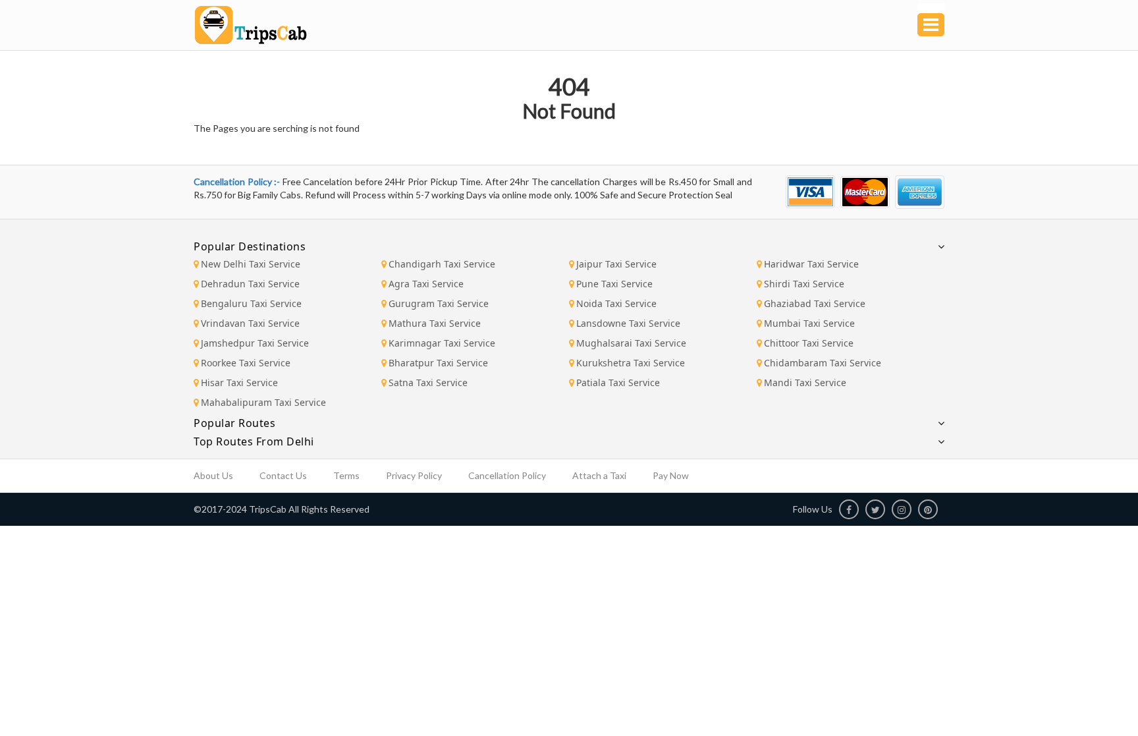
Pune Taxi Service (614, 283)
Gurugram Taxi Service (439, 303)
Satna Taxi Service (428, 382)
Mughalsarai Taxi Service (631, 343)
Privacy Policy (414, 475)
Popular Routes (234, 423)
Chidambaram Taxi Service (822, 362)
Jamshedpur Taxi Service (255, 343)
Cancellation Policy (507, 475)
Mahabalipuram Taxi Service (263, 402)
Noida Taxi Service (616, 303)
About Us (213, 475)
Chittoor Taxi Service (808, 343)
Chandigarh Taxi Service (442, 264)
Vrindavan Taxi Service (250, 323)
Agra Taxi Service (426, 283)
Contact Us (283, 475)
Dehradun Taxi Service (250, 283)
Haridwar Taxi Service (811, 264)
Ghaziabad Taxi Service (814, 303)
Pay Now (671, 475)
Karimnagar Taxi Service (442, 343)
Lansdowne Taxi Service (628, 323)
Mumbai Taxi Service (809, 323)
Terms (346, 475)
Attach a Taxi (599, 475)
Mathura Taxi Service (435, 323)
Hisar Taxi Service (239, 382)
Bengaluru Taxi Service (251, 303)
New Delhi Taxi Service (250, 264)
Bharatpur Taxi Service (438, 362)
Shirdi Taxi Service (804, 283)
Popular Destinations (250, 246)
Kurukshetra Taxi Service (630, 362)
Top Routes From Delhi (254, 441)
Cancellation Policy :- (238, 181)
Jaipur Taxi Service (616, 264)
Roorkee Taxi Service (245, 362)
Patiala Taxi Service (618, 382)
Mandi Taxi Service (805, 382)
